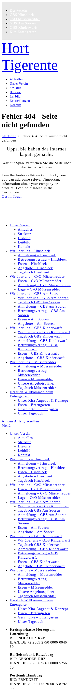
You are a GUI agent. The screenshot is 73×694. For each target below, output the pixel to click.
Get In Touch (12, 196)
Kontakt (16, 209)
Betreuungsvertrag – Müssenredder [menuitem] (34, 581)
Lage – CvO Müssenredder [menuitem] (39, 498)
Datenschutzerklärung (27, 213)
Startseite (9, 136)
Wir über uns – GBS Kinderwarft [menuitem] (36, 536)
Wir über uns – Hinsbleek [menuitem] (30, 459)
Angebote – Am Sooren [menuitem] (36, 532)
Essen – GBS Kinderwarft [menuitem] (38, 562)
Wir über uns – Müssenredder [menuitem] (33, 570)
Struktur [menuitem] (24, 442)
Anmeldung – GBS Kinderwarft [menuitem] (43, 549)
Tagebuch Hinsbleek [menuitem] (34, 480)
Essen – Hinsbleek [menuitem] (32, 472)
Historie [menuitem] (24, 446)
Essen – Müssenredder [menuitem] (35, 587)
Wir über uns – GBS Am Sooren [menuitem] (35, 502)
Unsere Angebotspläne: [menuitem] (36, 592)
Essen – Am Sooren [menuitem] (33, 527)
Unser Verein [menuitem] (20, 433)
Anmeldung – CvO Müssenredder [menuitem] (44, 493)
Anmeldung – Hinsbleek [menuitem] (37, 463)
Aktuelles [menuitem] (25, 438)
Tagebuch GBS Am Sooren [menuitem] (39, 510)
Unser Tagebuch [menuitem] (30, 621)
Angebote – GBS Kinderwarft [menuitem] (41, 566)
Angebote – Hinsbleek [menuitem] (35, 476)
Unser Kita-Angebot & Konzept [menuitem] (43, 609)
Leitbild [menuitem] (24, 450)
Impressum (18, 217)
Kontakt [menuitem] (24, 455)
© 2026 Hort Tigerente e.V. (23, 201)
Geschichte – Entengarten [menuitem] (38, 617)
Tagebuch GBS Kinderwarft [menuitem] (40, 545)
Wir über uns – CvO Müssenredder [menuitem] (37, 485)
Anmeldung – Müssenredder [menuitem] (40, 574)
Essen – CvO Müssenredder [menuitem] (39, 489)
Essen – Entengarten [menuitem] (34, 613)
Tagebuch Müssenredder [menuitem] (37, 596)
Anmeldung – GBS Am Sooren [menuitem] (42, 515)
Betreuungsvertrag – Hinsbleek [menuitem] (42, 468)
